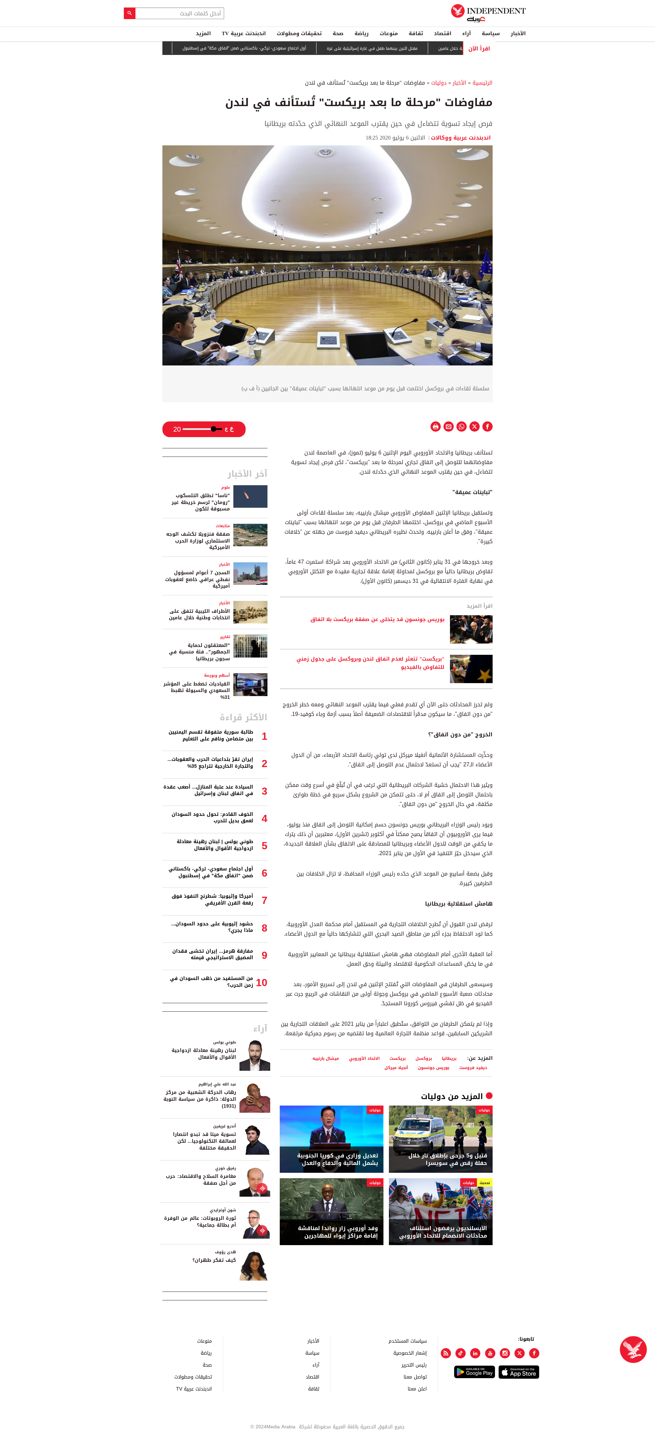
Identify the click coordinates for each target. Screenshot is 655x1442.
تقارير (225, 636)
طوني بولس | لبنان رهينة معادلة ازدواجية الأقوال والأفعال (215, 845)
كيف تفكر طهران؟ (214, 1260)
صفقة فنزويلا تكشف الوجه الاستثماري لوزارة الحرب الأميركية (198, 541)
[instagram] (505, 1353)
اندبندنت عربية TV (244, 33)
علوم (225, 487)
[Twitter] (519, 1353)
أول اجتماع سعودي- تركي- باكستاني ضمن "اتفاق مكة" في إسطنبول (279, 48)
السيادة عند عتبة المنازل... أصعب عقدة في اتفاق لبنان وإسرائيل (208, 790)
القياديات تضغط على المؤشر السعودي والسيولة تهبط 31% (196, 690)
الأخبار (518, 33)
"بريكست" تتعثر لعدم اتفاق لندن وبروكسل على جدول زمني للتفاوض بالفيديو (370, 663)
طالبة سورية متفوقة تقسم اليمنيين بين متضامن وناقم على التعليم (211, 735)
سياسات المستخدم (408, 1341)
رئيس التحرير (414, 1364)
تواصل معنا (415, 1376)
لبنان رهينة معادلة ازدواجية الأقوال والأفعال (204, 1054)
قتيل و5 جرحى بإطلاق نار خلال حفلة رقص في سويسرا (447, 1159)
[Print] (436, 426)
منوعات (389, 33)
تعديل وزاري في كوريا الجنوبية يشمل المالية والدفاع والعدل (337, 1159)
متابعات (223, 526)
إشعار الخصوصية (410, 1353)
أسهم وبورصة (217, 675)
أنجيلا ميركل (396, 1067)
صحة (338, 33)
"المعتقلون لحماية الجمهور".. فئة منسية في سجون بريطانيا (199, 652)
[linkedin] (475, 1353)
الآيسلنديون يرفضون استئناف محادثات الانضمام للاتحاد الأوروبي (443, 1232)
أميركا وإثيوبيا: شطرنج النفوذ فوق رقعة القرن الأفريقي (212, 900)
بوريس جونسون (433, 1067)
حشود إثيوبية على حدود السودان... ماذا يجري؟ (212, 927)
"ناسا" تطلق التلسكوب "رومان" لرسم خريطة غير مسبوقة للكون (201, 502)
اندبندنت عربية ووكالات (462, 137)
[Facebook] (534, 1353)
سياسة (491, 33)
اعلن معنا (417, 1388)
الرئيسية (482, 82)
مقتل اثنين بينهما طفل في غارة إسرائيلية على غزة (407, 48)
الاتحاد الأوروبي (364, 1058)
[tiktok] (460, 1353)
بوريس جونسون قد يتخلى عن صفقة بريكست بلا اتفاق (377, 619)
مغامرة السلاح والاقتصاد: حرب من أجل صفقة (201, 1180)
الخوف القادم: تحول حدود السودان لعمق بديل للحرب (212, 818)
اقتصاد (442, 33)
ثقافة (416, 33)
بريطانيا (449, 1058)
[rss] (446, 1353)
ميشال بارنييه (325, 1058)
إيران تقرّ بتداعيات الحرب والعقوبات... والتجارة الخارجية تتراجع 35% (210, 763)
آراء (466, 33)
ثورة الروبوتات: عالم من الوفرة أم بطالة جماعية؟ (200, 1222)
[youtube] (490, 1353)
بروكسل (424, 1058)
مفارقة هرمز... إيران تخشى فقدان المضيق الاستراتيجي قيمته (212, 955)
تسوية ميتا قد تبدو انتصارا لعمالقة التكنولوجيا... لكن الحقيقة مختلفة (204, 1141)
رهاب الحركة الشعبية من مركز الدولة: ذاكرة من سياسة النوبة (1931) (199, 1099)
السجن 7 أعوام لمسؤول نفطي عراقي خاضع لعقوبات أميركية (197, 579)
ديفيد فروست (473, 1067)
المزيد (203, 33)
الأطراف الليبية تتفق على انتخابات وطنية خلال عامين (199, 615)
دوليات (439, 82)
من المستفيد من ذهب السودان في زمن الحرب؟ (211, 982)
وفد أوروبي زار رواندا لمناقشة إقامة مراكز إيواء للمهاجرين (338, 1232)
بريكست (398, 1058)
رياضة (361, 33)
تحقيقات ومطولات (299, 33)
